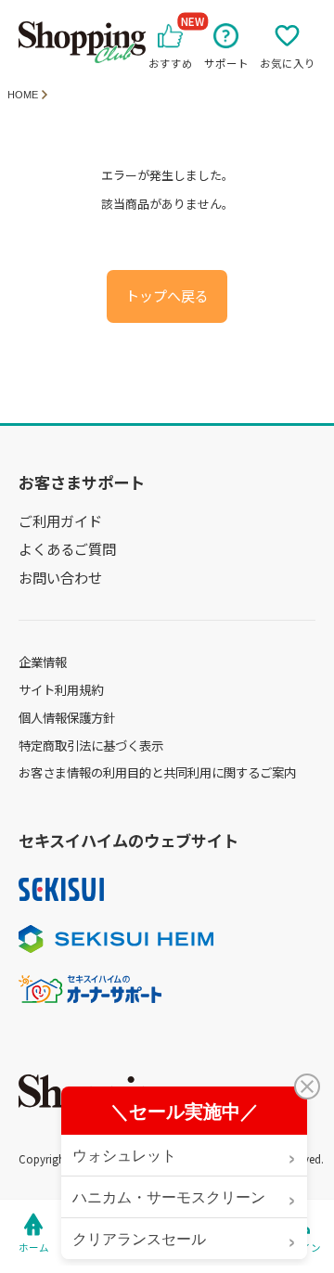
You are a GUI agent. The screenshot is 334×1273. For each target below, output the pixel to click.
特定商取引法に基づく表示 (91, 745)
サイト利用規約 (61, 689)
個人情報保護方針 (67, 717)
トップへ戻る (167, 296)
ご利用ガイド (60, 520)
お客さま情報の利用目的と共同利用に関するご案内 (157, 772)
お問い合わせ (60, 577)
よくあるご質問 (67, 548)
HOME (22, 94)
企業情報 (43, 661)
